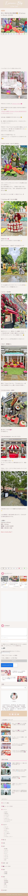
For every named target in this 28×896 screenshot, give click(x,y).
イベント (3, 10)
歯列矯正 (6, 880)
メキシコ (6, 858)
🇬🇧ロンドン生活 (6, 866)
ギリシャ (6, 852)
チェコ (5, 853)
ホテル (5, 830)
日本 (5, 859)
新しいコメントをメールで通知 (10, 655)
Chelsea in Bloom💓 (17, 103)
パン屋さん (6, 828)
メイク (5, 887)
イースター (6, 816)
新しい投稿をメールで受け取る (10, 658)
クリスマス (6, 815)
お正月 (5, 812)
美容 (4, 876)
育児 (4, 869)
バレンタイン (7, 821)
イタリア (6, 855)
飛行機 (5, 848)
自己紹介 (5, 890)
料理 (4, 843)
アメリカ (6, 856)
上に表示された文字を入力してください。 (11, 651)
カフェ (5, 835)
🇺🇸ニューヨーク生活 (7, 806)
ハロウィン (6, 818)
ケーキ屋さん (7, 833)
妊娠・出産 (5, 863)
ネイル (5, 879)
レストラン (6, 831)
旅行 (4, 846)
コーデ (5, 885)
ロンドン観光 (6, 803)
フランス (6, 850)
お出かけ (5, 824)
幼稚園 (5, 873)
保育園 (5, 872)
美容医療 (6, 882)
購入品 (4, 839)
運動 (5, 884)
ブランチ (6, 827)
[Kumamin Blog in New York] (14, 6)
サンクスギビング (8, 820)
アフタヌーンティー (8, 836)
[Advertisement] (14, 52)
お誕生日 (6, 813)
